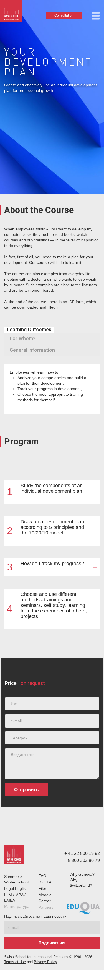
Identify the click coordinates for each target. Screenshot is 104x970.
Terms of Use (15, 962)
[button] (95, 15)
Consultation (63, 15)
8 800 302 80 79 (84, 860)
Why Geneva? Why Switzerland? (82, 880)
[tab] (29, 330)
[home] (11, 12)
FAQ (42, 875)
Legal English (16, 888)
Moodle (45, 895)
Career (45, 901)
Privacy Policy (45, 962)
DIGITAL (46, 882)
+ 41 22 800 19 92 (82, 853)
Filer (42, 888)
